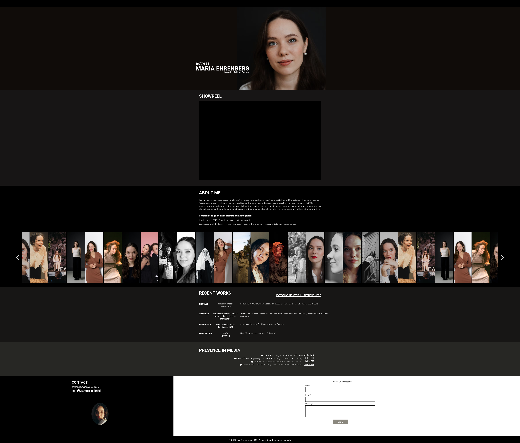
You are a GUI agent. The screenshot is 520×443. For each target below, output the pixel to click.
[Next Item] (502, 257)
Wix (289, 440)
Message (309, 404)
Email (307, 395)
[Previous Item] (17, 257)
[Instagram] (73, 391)
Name (308, 385)
